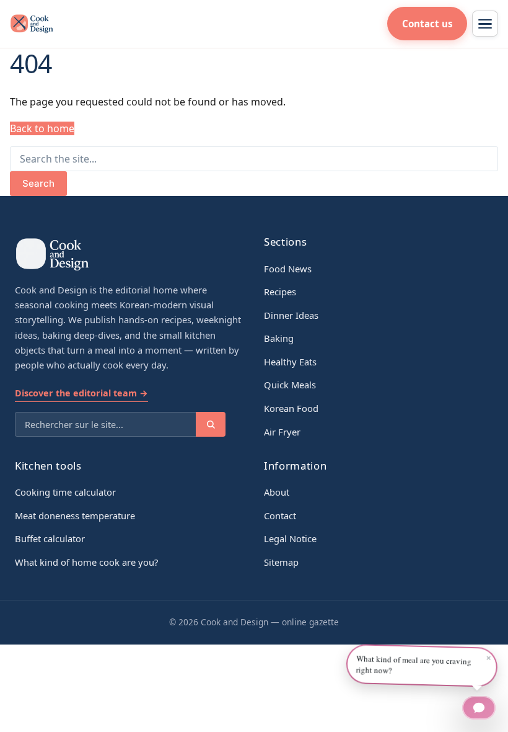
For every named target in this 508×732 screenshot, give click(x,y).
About (276, 492)
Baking (279, 338)
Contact (280, 515)
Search (38, 183)
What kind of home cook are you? (86, 562)
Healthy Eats (290, 361)
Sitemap (281, 562)
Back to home (42, 128)
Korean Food (291, 408)
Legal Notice (290, 538)
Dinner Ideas (291, 315)
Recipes (280, 291)
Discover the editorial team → (81, 393)
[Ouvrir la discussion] (479, 708)
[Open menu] (485, 24)
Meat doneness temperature (75, 515)
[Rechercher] (211, 424)
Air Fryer (282, 432)
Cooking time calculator (65, 492)
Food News (288, 268)
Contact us (427, 23)
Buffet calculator (50, 538)
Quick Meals (290, 384)
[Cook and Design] (31, 23)
